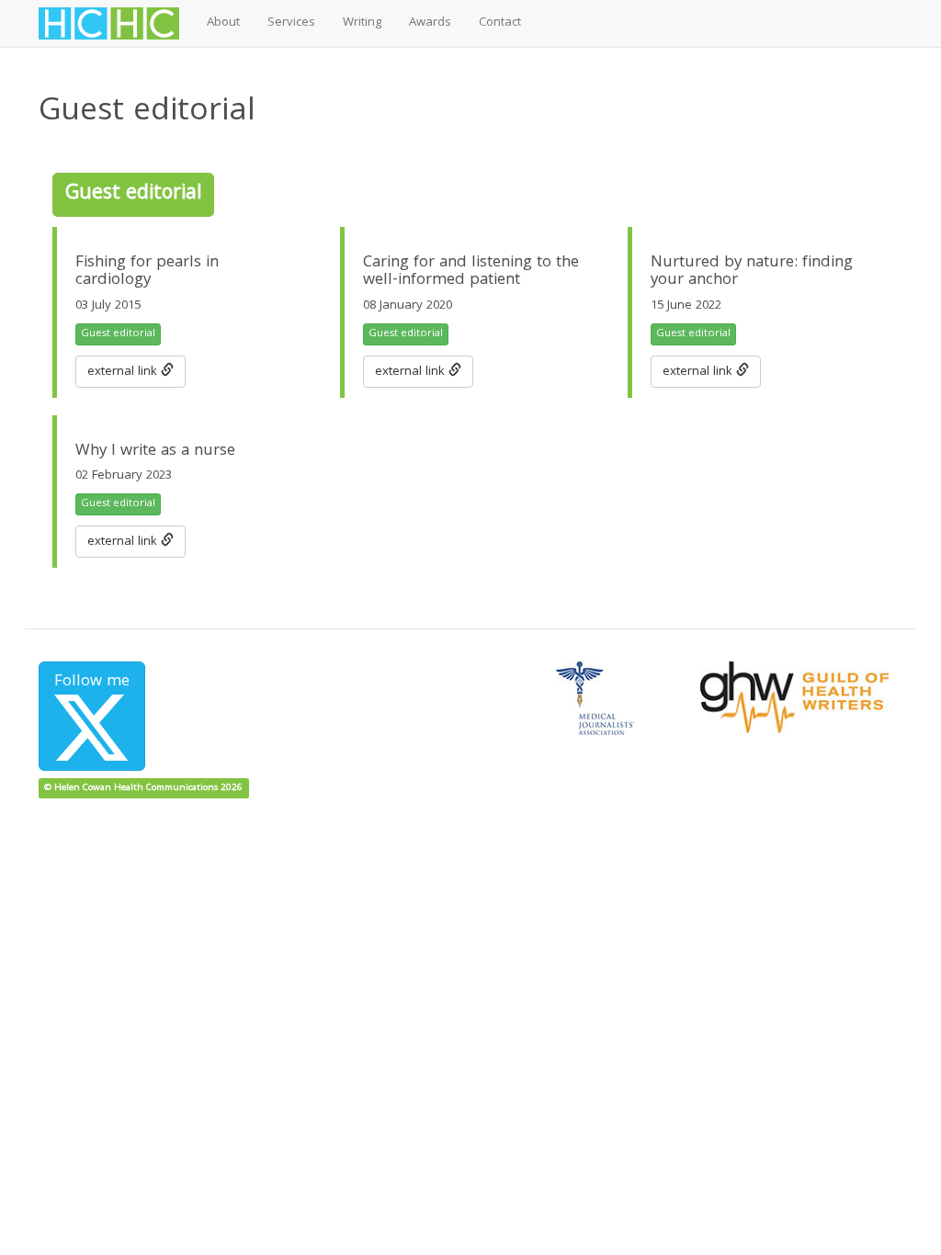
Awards (430, 23)
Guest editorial (118, 334)
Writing (362, 23)
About (223, 23)
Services (291, 23)
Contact (500, 23)
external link (124, 372)
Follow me (92, 682)
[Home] (116, 23)
